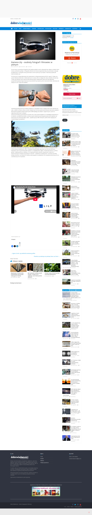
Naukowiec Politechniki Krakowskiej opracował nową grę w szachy (17, 274)
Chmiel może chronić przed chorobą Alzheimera (52, 273)
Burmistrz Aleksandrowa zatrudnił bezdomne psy (75, 419)
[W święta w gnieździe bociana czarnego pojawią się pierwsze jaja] (66, 240)
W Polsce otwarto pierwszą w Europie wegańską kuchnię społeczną (75, 401)
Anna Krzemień (22, 66)
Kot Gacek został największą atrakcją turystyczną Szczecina (75, 135)
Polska (15, 28)
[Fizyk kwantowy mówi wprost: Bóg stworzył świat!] (66, 435)
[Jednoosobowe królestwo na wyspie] (66, 185)
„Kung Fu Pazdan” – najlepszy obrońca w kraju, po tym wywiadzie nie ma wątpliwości (75, 196)
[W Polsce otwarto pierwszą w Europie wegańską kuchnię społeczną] (66, 399)
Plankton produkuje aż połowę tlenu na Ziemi (47, 256)
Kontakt (42, 458)
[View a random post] (80, 28)
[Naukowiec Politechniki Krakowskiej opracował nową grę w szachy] (18, 264)
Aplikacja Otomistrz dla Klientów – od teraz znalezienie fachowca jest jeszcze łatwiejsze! (75, 153)
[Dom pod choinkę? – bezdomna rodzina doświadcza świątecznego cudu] (66, 203)
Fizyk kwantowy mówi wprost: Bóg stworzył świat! (75, 437)
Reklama (42, 460)
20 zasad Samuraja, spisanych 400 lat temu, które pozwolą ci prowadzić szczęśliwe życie (76, 382)
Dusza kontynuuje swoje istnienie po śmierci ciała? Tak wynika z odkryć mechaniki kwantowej (75, 335)
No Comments (65, 157)
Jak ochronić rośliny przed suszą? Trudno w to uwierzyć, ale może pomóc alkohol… (35, 275)
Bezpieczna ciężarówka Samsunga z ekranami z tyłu (76, 281)
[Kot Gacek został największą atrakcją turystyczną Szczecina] (66, 133)
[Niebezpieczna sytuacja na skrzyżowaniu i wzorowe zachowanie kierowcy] (66, 176)
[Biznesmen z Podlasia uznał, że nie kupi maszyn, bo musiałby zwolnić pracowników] (66, 302)
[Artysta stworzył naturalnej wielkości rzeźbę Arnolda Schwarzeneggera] (66, 212)
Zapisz (65, 120)
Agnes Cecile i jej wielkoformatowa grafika (23, 253)
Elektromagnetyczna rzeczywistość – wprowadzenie (75, 353)
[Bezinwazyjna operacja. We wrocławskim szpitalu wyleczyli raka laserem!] (66, 369)
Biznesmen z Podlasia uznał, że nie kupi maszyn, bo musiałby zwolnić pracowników (75, 305)
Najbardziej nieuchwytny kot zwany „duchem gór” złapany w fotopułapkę (75, 162)
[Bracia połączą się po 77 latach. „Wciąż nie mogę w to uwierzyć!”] (66, 222)
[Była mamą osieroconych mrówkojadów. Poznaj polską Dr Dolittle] (66, 270)
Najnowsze (72, 290)
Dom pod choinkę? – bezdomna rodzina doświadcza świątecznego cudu (75, 205)
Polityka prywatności (44, 462)
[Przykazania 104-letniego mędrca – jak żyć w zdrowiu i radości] (66, 408)
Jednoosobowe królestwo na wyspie (75, 187)
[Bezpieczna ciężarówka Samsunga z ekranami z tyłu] (66, 279)
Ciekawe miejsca (26, 28)
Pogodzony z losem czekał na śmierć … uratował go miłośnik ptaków (75, 315)
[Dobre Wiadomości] (11, 28)
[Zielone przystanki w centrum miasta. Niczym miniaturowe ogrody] (66, 250)
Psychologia (48, 28)
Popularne (66, 290)
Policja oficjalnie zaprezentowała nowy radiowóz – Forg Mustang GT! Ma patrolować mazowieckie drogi (75, 263)
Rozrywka (74, 28)
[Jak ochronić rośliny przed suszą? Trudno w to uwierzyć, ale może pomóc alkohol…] (35, 264)
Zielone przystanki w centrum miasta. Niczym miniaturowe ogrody (75, 252)
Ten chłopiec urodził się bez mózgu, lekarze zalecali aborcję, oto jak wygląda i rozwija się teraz (76, 429)
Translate (71, 37)
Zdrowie (34, 28)
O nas (41, 456)
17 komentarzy (73, 329)
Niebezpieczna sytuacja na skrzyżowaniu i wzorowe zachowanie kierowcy (76, 178)
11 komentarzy (73, 432)
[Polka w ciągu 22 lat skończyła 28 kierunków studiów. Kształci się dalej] (66, 341)
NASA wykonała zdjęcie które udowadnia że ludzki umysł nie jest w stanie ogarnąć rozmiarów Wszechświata (72, 392)
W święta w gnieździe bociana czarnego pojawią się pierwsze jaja (75, 243)
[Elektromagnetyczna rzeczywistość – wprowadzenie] (66, 350)
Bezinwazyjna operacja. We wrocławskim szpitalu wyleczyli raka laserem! (76, 371)
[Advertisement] (46, 9)
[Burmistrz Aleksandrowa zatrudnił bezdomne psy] (66, 417)
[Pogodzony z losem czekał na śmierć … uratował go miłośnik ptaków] (66, 312)
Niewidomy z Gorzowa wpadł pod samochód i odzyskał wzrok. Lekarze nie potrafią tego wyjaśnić (75, 233)
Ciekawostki (68, 28)
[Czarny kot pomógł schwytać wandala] (66, 169)
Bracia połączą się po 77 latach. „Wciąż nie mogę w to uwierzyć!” (75, 224)
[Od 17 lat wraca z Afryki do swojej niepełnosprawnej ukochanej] (66, 359)
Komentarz (79, 290)
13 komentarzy (73, 385)
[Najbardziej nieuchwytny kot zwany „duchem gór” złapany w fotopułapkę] (66, 160)
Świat (20, 28)
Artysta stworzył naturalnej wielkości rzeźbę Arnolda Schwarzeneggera (75, 215)
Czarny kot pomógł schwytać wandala (75, 170)
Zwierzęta (61, 28)
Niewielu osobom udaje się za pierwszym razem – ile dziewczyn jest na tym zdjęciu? (76, 143)
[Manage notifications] (89, 512)
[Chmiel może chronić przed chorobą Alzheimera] (52, 264)
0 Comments (29, 66)
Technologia (40, 28)
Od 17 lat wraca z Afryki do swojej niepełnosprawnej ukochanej (76, 362)
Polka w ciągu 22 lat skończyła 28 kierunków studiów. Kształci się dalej (76, 343)
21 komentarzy (74, 300)
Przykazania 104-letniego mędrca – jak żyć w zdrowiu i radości (75, 411)
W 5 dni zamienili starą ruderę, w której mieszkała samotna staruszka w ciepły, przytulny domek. (75, 325)
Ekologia (55, 28)
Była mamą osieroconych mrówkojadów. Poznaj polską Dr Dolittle (75, 272)
